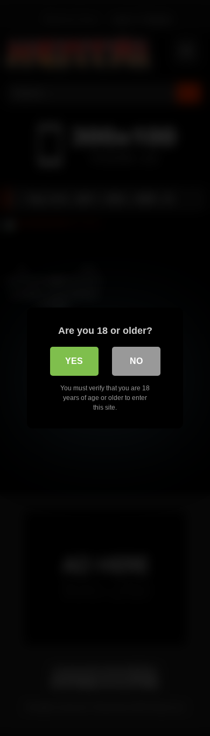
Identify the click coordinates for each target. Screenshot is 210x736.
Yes (74, 361)
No (136, 361)
